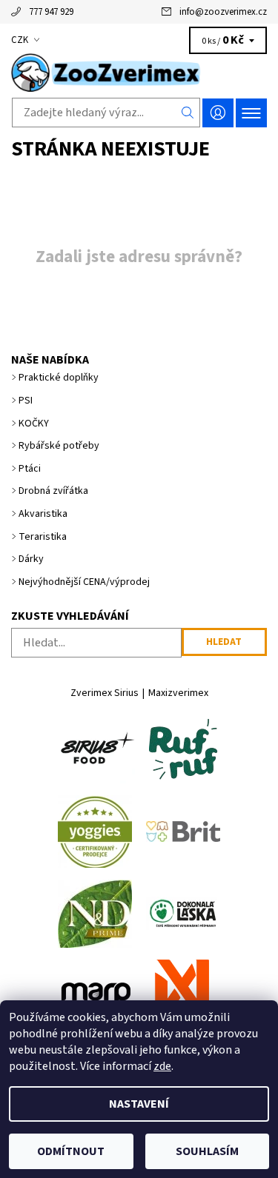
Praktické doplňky (59, 377)
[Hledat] (188, 112)
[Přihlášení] (218, 112)
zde (162, 1066)
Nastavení (139, 1104)
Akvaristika (43, 513)
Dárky (31, 559)
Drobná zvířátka (53, 490)
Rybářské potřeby (59, 445)
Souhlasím (207, 1151)
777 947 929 (51, 12)
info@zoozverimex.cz (223, 12)
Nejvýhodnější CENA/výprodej (84, 582)
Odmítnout (71, 1151)
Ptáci (30, 468)
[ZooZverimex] (139, 72)
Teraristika (43, 536)
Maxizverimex (178, 693)
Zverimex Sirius (104, 693)
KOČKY (34, 423)
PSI (26, 400)
